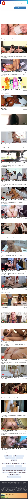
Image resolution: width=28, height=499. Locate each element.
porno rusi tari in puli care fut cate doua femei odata (14, 468)
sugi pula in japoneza (10, 458)
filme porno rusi (15, 463)
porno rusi (23, 463)
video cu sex (14, 460)
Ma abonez (20, 7)
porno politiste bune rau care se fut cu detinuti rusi (14, 470)
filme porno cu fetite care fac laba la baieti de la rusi (14, 472)
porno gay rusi (10, 465)
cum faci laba (20, 458)
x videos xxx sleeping (18, 455)
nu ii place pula (8, 455)
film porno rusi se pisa (14, 474)
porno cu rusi (18, 465)
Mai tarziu (8, 7)
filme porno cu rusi (6, 463)
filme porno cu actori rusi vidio (14, 476)
